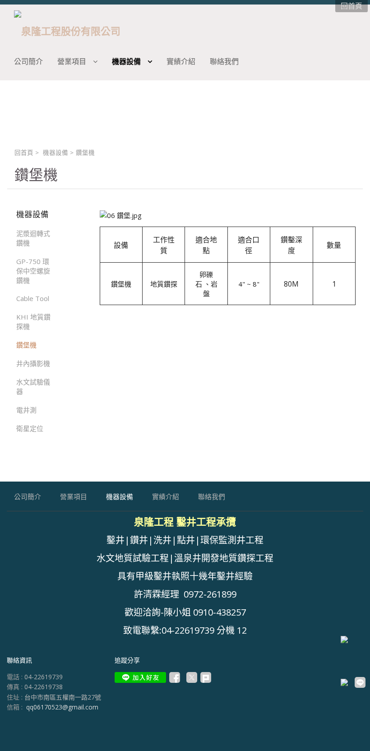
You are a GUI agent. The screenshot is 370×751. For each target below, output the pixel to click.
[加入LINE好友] (140, 677)
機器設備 (55, 152)
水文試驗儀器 (33, 386)
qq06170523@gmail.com (62, 707)
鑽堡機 (26, 344)
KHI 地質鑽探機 (33, 321)
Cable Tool (32, 298)
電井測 (26, 409)
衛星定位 (29, 428)
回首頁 (23, 152)
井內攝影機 (33, 363)
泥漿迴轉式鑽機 (33, 238)
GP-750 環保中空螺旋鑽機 (33, 271)
